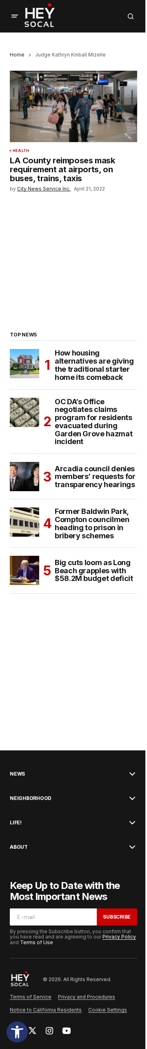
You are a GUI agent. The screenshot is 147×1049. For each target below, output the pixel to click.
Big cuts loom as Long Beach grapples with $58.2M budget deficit (94, 570)
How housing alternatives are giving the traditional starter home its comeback (94, 365)
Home (17, 55)
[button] (17, 1031)
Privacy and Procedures (86, 997)
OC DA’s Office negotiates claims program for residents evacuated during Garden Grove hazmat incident (93, 422)
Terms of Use (36, 942)
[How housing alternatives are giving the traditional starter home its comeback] (24, 363)
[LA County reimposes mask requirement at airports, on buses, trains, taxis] (73, 106)
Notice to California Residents (46, 1010)
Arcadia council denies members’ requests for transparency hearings (95, 476)
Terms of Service (30, 997)
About (19, 847)
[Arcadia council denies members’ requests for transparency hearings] (24, 476)
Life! (16, 823)
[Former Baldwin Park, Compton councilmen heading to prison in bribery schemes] (24, 522)
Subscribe (117, 917)
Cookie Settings (107, 1010)
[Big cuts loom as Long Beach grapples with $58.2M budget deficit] (24, 570)
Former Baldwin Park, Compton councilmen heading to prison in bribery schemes (92, 523)
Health (21, 151)
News (17, 774)
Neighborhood (30, 798)
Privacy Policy (119, 937)
